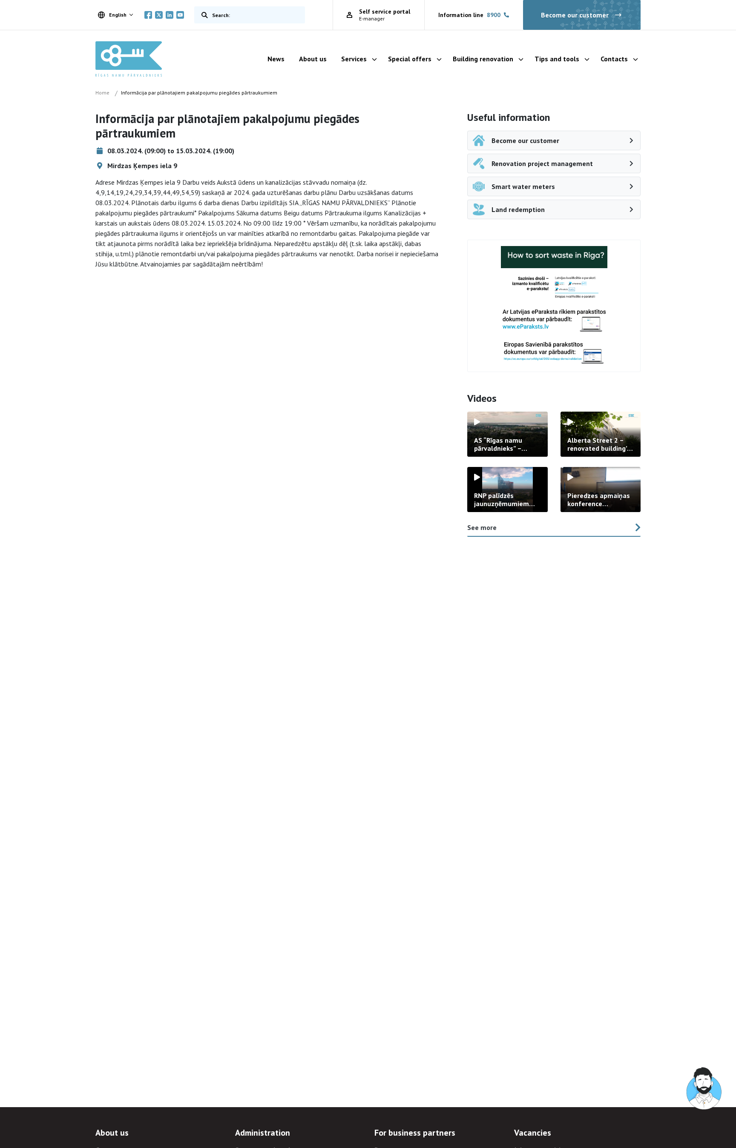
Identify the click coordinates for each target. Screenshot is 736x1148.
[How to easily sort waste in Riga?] (554, 257)
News (276, 58)
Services (354, 58)
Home (102, 92)
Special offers (409, 58)
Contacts (614, 58)
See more (482, 527)
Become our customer (575, 15)
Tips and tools (557, 58)
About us (313, 58)
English (117, 14)
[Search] (202, 14)
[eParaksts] (554, 287)
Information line (469, 15)
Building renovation (483, 58)
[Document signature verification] (554, 352)
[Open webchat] (704, 1089)
